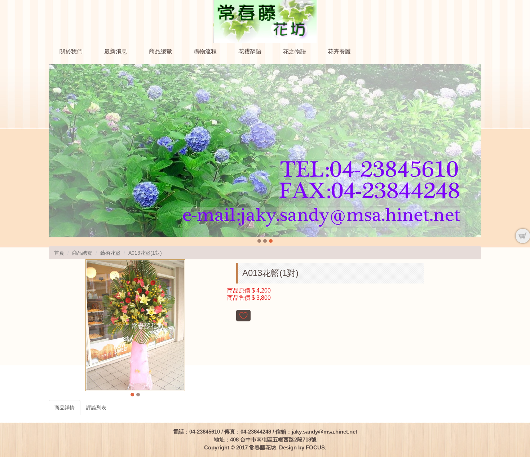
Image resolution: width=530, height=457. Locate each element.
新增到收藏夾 (243, 315)
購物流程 (205, 51)
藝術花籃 (110, 253)
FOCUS (315, 447)
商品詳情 (64, 407)
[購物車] (523, 236)
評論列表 (96, 407)
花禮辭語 (249, 51)
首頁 (59, 253)
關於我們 (71, 51)
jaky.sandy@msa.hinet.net (324, 432)
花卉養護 (339, 51)
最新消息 (115, 51)
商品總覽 (160, 51)
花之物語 (294, 51)
